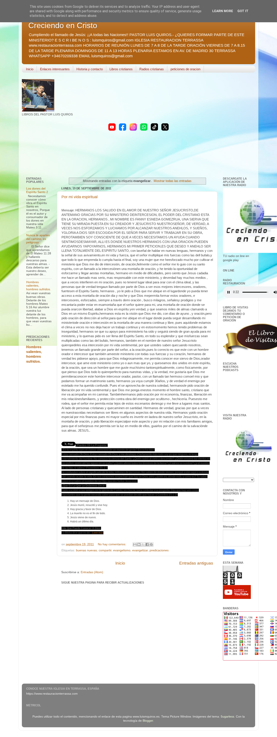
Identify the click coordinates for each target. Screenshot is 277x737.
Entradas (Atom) (92, 572)
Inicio (29, 69)
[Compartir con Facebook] (147, 544)
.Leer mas (97, 532)
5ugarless (227, 716)
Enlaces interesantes (55, 69)
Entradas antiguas (196, 563)
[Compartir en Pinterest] (151, 544)
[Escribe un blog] (139, 544)
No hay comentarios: (112, 544)
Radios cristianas (151, 69)
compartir (105, 550)
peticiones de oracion (185, 69)
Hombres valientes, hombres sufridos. (38, 286)
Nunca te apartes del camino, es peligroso (38, 239)
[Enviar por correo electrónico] (135, 544)
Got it (242, 11)
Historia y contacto (89, 69)
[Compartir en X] (143, 544)
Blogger (148, 720)
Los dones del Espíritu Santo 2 (37, 190)
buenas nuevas (86, 550)
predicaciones (159, 550)
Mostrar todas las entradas (173, 181)
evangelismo (121, 550)
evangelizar (140, 550)
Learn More (222, 11)
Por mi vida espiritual (79, 197)
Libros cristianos (121, 69)
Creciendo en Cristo (62, 25)
